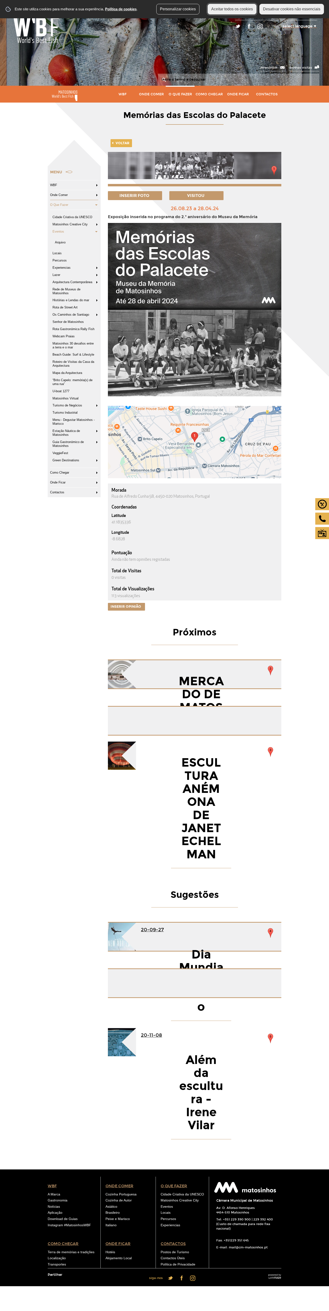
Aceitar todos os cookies (232, 9)
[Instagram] (260, 27)
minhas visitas (301, 67)
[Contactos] (322, 519)
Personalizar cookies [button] (178, 9)
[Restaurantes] (322, 504)
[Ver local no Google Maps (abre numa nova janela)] (194, 442)
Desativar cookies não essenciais (291, 9)
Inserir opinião (126, 607)
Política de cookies (121, 9)
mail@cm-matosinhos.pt (248, 1247)
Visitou (196, 195)
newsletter (269, 67)
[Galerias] (322, 533)
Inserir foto (134, 195)
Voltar (122, 143)
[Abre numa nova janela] (194, 169)
